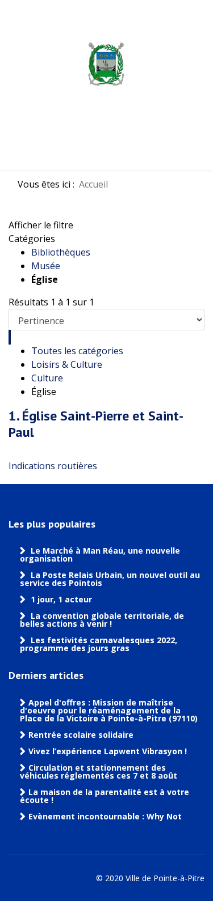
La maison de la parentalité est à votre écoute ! (104, 796)
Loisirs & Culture (66, 364)
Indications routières (53, 466)
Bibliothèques (60, 252)
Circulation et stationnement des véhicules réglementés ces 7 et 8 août (98, 772)
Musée (45, 266)
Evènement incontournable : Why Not (105, 817)
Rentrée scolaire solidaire (80, 735)
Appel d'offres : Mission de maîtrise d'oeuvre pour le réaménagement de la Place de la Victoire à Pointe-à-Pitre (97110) (109, 710)
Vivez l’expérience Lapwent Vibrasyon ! (108, 751)
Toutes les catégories (77, 351)
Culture (47, 378)
